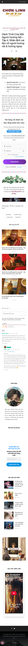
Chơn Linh (7, 349)
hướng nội (10, 217)
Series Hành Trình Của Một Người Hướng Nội (14, 28)
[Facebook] (11, 51)
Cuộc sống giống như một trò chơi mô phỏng (19, 524)
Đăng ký (19, 167)
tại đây (14, 193)
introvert (18, 217)
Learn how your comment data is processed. (13, 319)
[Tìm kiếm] (19, 1)
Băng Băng (11, 351)
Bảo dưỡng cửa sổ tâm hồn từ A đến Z (19, 514)
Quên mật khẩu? (19, 156)
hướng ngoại (17, 214)
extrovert (8, 214)
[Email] (16, 51)
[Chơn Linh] (14, 12)
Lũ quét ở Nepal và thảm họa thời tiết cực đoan (19, 504)
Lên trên (14, 642)
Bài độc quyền (14, 29)
